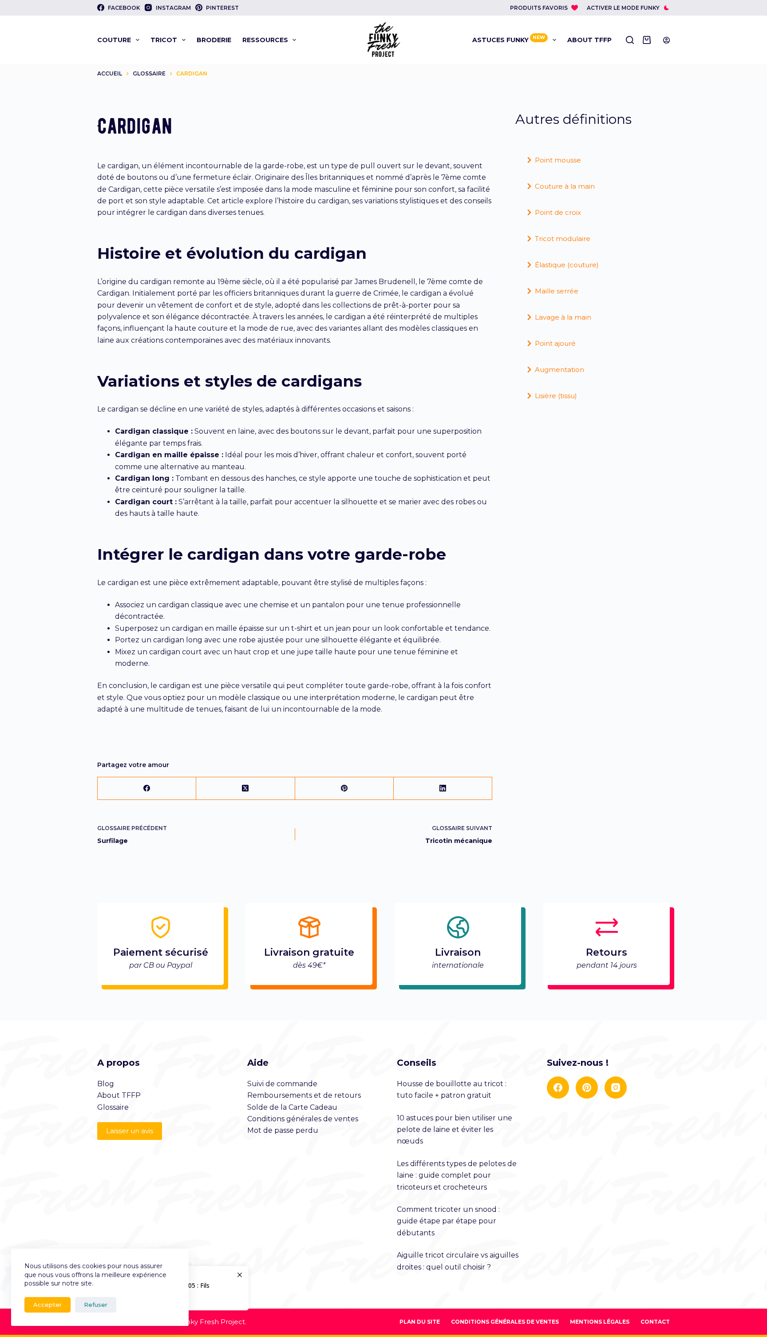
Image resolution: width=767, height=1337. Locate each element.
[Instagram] (616, 1087)
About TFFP (589, 40)
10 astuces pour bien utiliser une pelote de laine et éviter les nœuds (454, 1130)
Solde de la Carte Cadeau (292, 1107)
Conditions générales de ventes (302, 1119)
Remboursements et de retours (304, 1095)
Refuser (95, 1304)
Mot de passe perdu (282, 1130)
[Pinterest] (344, 788)
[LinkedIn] (443, 788)
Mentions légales (599, 1321)
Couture (114, 40)
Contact (655, 1321)
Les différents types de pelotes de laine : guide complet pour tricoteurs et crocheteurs (457, 1175)
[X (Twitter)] (245, 788)
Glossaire (113, 1107)
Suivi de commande (282, 1084)
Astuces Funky (508, 39)
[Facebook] (147, 788)
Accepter (47, 1304)
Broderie (214, 40)
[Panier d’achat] (648, 40)
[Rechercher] (630, 40)
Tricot (163, 40)
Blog (105, 1084)
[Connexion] (666, 40)
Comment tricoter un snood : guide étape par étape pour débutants (448, 1221)
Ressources (265, 40)
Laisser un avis (129, 1131)
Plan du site (419, 1321)
